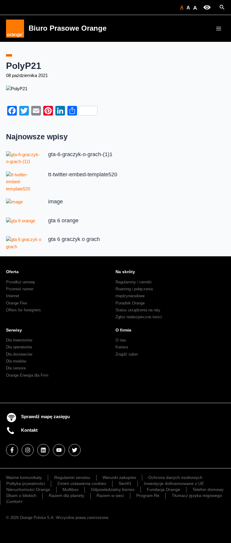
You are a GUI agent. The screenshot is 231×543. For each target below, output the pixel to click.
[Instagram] (28, 450)
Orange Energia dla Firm (27, 375)
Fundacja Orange (163, 489)
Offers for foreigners (23, 310)
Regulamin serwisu (72, 477)
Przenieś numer (19, 289)
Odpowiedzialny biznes (112, 489)
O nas (121, 340)
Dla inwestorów (19, 340)
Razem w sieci (110, 495)
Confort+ (14, 501)
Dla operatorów (19, 347)
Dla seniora (16, 368)
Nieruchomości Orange (28, 489)
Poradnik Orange (130, 303)
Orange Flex (16, 303)
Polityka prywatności (25, 483)
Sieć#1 (125, 483)
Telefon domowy (207, 489)
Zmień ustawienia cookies (81, 483)
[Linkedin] (43, 450)
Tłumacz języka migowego (197, 495)
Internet (12, 296)
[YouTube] (59, 450)
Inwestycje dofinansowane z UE (174, 483)
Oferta (12, 271)
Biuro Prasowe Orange (67, 28)
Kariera (122, 347)
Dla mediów (16, 361)
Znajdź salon (127, 354)
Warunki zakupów (119, 477)
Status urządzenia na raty (138, 310)
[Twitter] (75, 450)
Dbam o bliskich (21, 495)
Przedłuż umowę (20, 282)
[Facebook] (12, 450)
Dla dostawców (19, 354)
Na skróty (125, 271)
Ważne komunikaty (24, 477)
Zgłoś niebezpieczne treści (139, 317)
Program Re (147, 495)
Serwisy (14, 330)
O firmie (123, 330)
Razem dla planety (66, 495)
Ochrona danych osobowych (175, 477)
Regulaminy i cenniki (134, 282)
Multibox (71, 489)
